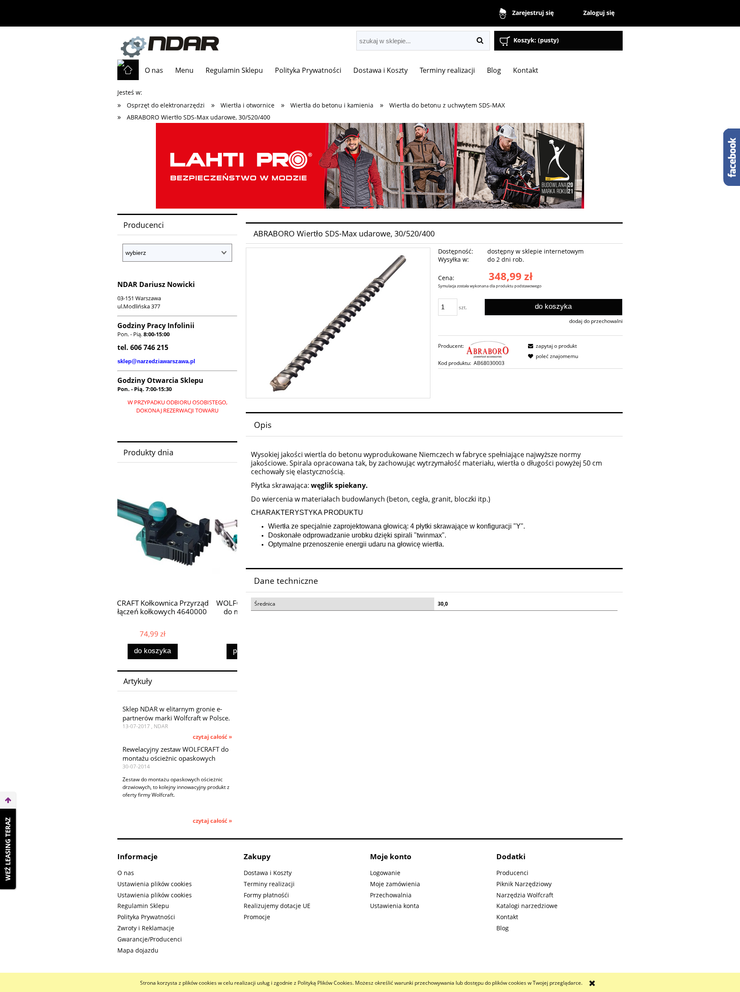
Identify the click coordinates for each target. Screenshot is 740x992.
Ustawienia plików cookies (154, 884)
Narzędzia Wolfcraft (524, 895)
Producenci (512, 873)
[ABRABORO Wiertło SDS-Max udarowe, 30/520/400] (338, 322)
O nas (125, 873)
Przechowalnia (391, 895)
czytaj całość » (212, 737)
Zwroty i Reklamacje (145, 928)
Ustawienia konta (394, 906)
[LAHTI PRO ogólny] (370, 165)
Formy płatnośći (266, 895)
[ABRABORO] (487, 349)
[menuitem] (154, 70)
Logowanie (385, 873)
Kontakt (507, 917)
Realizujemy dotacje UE (277, 906)
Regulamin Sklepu (143, 906)
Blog (502, 928)
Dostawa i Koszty (268, 873)
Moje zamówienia (395, 884)
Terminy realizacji (269, 884)
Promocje (257, 917)
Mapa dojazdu (137, 950)
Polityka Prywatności (146, 917)
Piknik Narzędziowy (524, 884)
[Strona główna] (213, 43)
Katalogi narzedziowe (527, 906)
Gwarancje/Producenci (149, 939)
